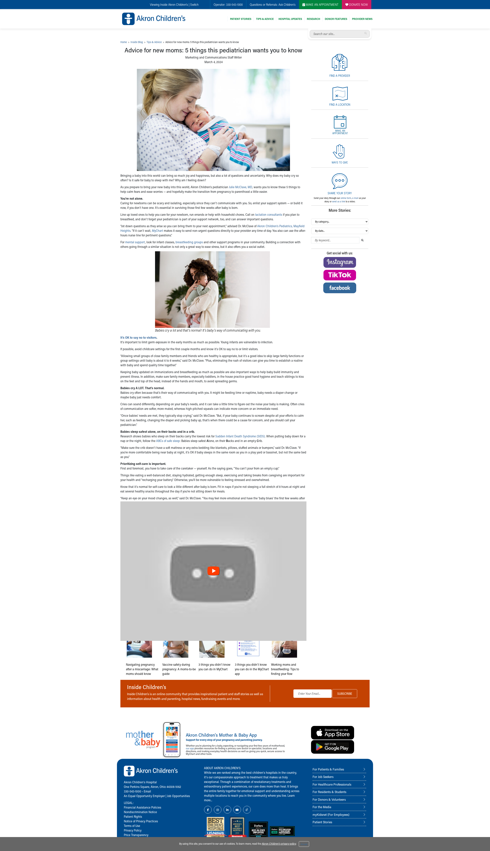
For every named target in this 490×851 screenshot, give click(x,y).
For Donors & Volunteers (329, 799)
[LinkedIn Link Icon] (227, 810)
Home (123, 42)
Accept (304, 844)
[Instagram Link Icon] (217, 810)
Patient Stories (240, 19)
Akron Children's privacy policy (279, 843)
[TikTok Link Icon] (247, 810)
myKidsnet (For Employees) (331, 814)
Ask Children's (287, 4)
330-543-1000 (234, 4)
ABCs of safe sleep (168, 441)
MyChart (157, 231)
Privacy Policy (132, 830)
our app (190, 748)
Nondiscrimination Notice (140, 812)
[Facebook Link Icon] (208, 810)
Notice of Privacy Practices (141, 821)
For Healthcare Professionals (332, 784)
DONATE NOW (358, 4)
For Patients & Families (328, 769)
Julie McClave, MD (240, 187)
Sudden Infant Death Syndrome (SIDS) (240, 436)
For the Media (322, 807)
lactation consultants (268, 214)
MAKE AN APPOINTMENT (321, 4)
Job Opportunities (178, 796)
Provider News (362, 19)
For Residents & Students (329, 792)
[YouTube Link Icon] (237, 810)
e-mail (355, 197)
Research (313, 19)
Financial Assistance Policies (142, 807)
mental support (135, 242)
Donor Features (336, 19)
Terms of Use (132, 826)
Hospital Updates (290, 19)
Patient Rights (133, 816)
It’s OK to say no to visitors (138, 337)
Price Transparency (136, 835)
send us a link (338, 201)
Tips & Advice (265, 19)
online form (346, 197)
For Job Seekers (323, 777)
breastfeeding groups (189, 242)
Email (147, 791)
